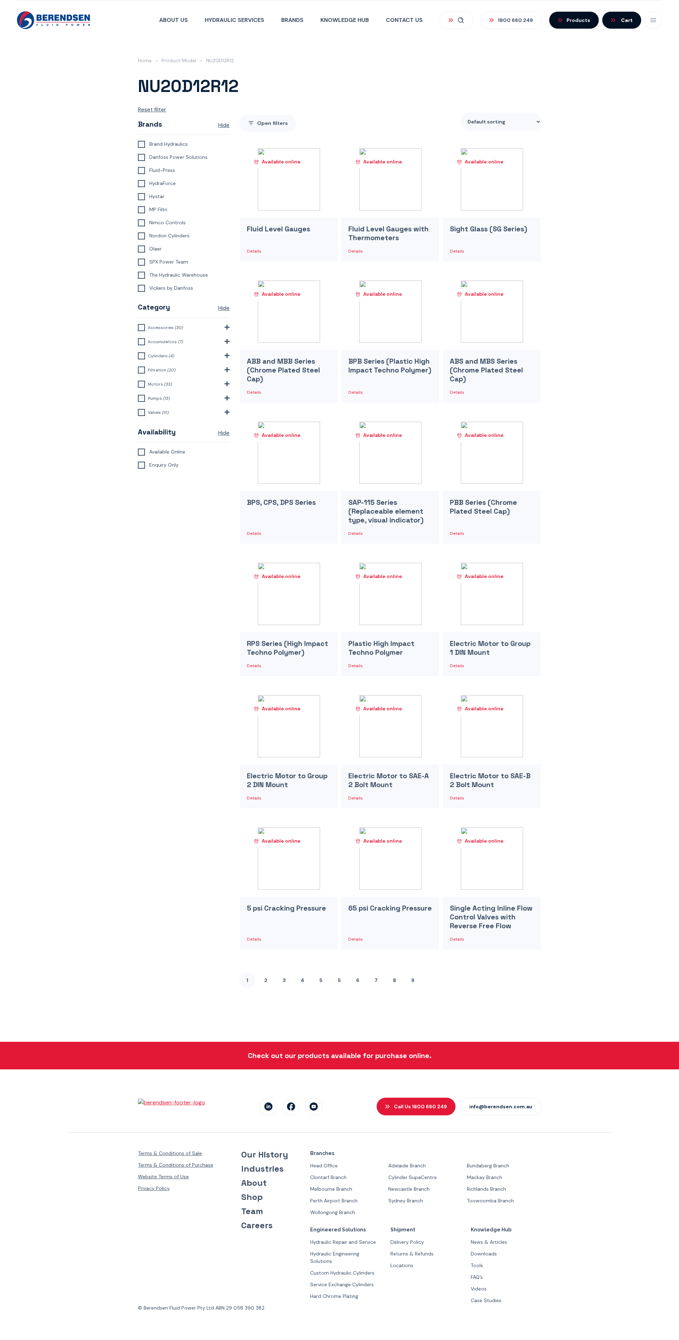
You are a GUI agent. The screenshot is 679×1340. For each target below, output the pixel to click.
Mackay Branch (484, 1177)
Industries (262, 1169)
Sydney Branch (405, 1200)
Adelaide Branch (407, 1165)
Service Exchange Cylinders (342, 1284)
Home (145, 60)
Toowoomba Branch (490, 1200)
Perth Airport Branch (334, 1200)
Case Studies (486, 1300)
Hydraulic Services (234, 20)
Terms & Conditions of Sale (170, 1153)
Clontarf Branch (328, 1177)
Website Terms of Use (163, 1176)
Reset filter (152, 109)
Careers (257, 1225)
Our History (264, 1155)
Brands (292, 20)
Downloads (484, 1254)
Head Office (324, 1165)
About (254, 1183)
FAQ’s (477, 1277)
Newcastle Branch (409, 1189)
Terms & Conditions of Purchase (175, 1165)
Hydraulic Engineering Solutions (334, 1257)
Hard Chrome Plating (334, 1296)
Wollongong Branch (332, 1212)
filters (272, 123)
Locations (401, 1265)
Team (252, 1211)
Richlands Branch (486, 1189)
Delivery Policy (407, 1242)
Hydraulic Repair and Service (343, 1242)
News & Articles (489, 1242)
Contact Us (404, 20)
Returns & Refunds (412, 1254)
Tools (477, 1265)
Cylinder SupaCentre (412, 1177)
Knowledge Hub (344, 20)
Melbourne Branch (331, 1189)
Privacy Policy (154, 1188)
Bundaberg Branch (488, 1165)
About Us (173, 20)
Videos (479, 1289)
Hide (224, 125)
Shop (252, 1197)
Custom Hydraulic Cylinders (342, 1273)
